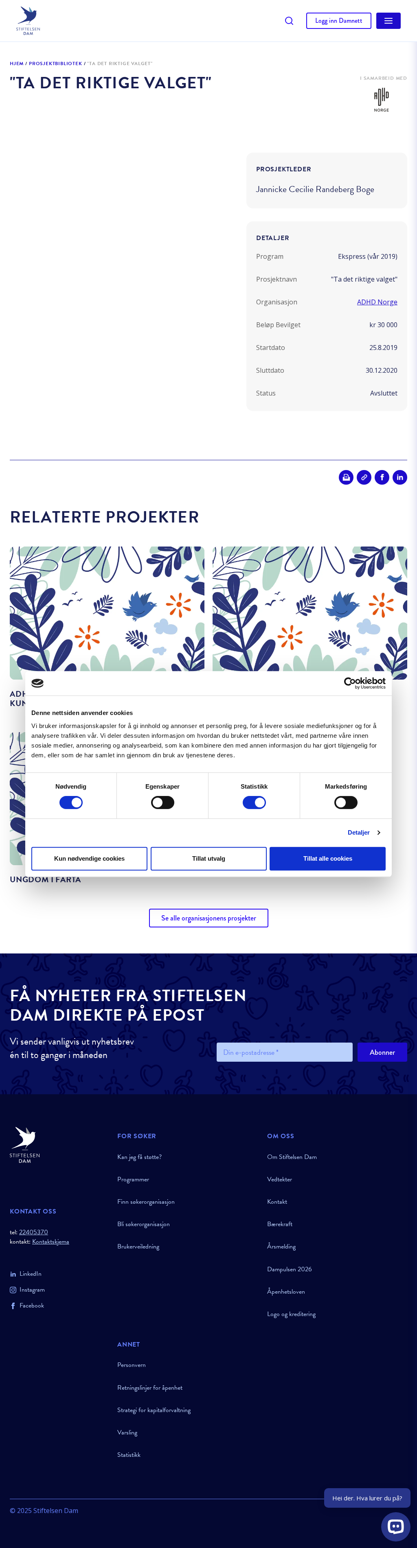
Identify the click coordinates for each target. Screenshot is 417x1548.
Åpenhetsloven (286, 1292)
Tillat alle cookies (327, 858)
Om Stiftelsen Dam (292, 1157)
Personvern (131, 1365)
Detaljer (359, 832)
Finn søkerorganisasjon (146, 1202)
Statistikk (128, 1455)
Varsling (127, 1432)
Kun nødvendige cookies (89, 858)
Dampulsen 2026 (289, 1269)
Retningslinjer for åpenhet (149, 1388)
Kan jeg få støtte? (139, 1157)
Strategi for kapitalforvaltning (154, 1410)
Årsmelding (281, 1246)
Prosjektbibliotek (55, 64)
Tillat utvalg (208, 858)
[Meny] (388, 21)
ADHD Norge (377, 301)
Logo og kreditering (291, 1314)
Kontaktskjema (50, 1241)
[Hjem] (59, 1145)
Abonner (382, 1052)
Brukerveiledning (138, 1246)
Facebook (32, 1305)
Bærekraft (279, 1224)
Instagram (32, 1289)
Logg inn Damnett (338, 20)
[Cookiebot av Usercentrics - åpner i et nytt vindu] (350, 683)
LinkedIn (31, 1274)
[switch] (162, 802)
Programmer (133, 1179)
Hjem (17, 64)
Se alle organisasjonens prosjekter (208, 918)
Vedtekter (279, 1179)
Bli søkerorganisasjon (143, 1224)
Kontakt (277, 1202)
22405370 (33, 1232)
